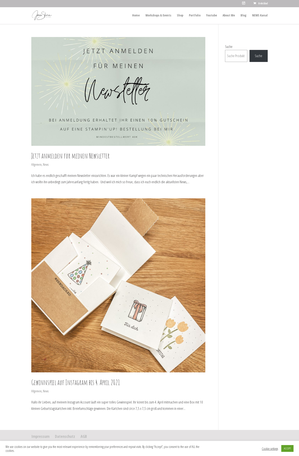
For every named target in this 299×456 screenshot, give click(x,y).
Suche (228, 46)
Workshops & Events (158, 15)
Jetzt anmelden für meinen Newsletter (70, 155)
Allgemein (36, 164)
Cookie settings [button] (270, 449)
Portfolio (195, 15)
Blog (243, 15)
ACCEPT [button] (287, 448)
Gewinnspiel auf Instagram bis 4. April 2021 (75, 382)
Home (136, 15)
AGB (84, 436)
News (46, 164)
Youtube (211, 15)
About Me (229, 15)
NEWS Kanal (260, 15)
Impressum (40, 436)
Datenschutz (65, 436)
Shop (180, 15)
